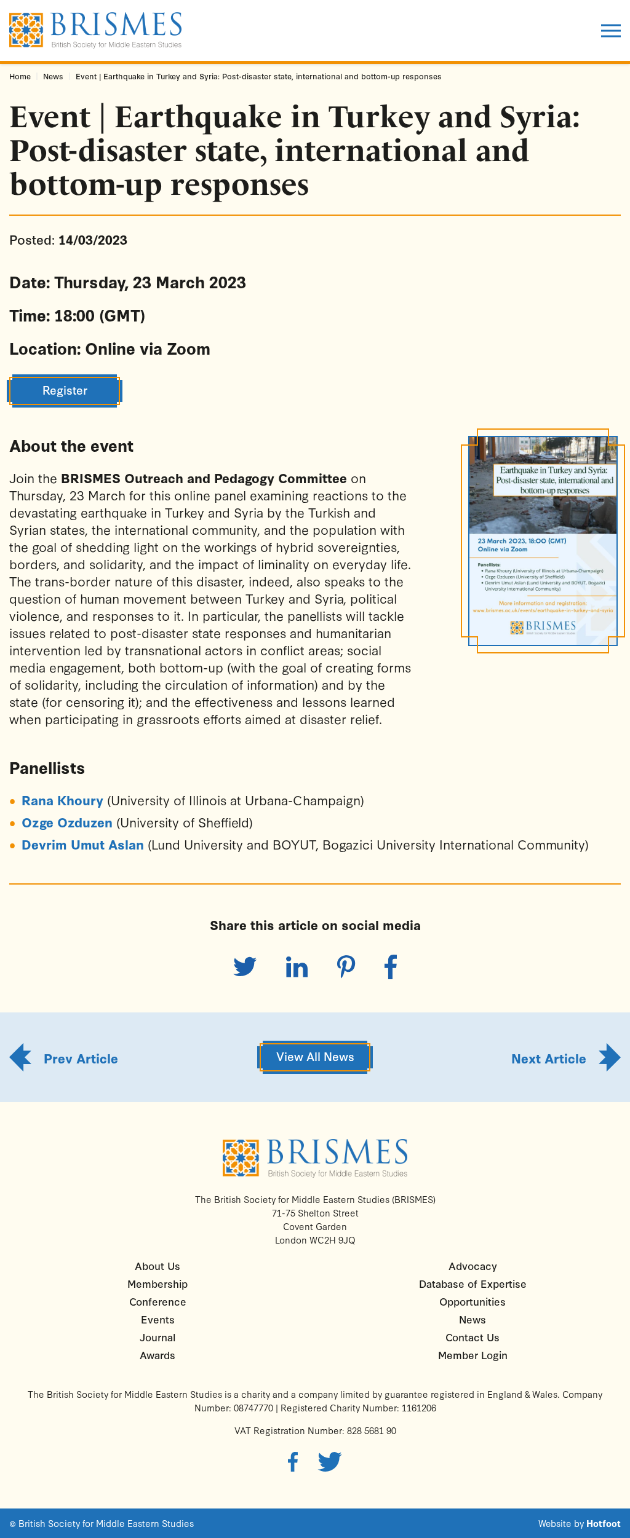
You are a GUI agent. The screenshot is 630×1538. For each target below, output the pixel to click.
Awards (157, 1354)
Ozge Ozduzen (67, 821)
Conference (157, 1301)
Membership (157, 1283)
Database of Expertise (473, 1283)
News (53, 76)
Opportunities (472, 1301)
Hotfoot (603, 1523)
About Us (157, 1265)
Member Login (473, 1354)
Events (158, 1319)
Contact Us (472, 1337)
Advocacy (473, 1265)
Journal (157, 1337)
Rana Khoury (62, 799)
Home (20, 76)
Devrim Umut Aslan (83, 844)
